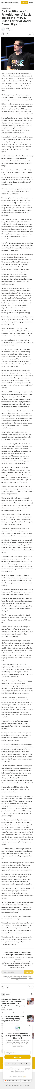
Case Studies (6, 8)
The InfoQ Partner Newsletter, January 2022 (13, 1006)
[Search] (32, 994)
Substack (8, 1085)
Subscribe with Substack (18, 1064)
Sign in (31, 2)
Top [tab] (4, 994)
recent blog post (25, 594)
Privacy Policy (20, 1071)
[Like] (3, 34)
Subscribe (24, 2)
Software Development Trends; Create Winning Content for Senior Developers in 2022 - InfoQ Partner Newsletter (13, 1001)
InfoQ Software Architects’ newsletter (14, 468)
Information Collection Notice (19, 978)
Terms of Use (26, 976)
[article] (17, 1005)
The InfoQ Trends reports (10, 243)
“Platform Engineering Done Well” (21, 542)
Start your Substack (13, 1081)
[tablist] (6, 994)
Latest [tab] (8, 994)
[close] (29, 1025)
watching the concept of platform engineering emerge (15, 642)
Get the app (26, 1081)
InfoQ (7, 28)
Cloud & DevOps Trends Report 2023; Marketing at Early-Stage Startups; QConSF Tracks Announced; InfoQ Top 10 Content (13, 1019)
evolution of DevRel (8, 789)
